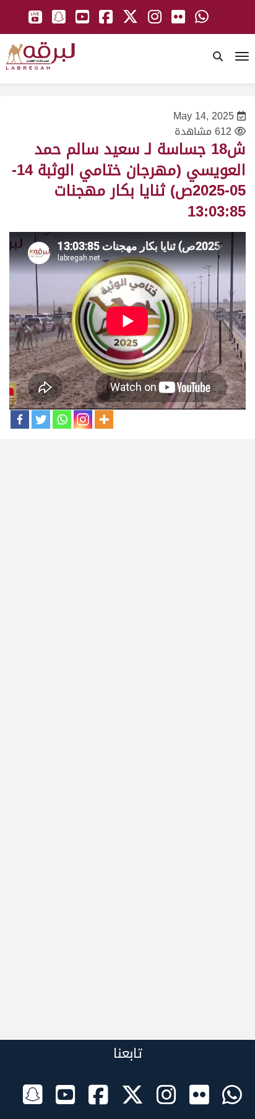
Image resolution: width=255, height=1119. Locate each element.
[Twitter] (41, 419)
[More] (104, 419)
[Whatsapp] (62, 419)
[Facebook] (20, 419)
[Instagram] (83, 419)
